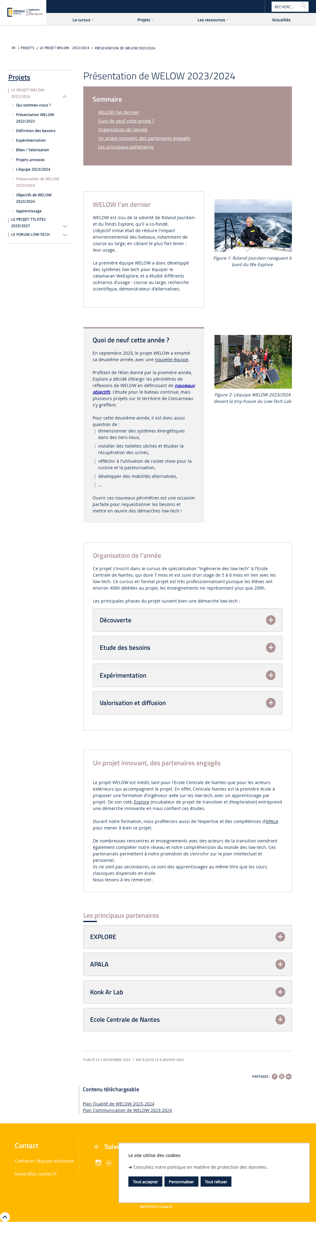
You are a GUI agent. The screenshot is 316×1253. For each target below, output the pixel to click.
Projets (19, 76)
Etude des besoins (125, 647)
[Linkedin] (288, 1076)
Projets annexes (30, 159)
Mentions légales (156, 1207)
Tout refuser (216, 1181)
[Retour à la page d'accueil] (23, 12)
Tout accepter (145, 1181)
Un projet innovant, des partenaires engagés (144, 138)
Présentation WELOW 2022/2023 (35, 118)
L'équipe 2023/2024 (33, 169)
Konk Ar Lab (106, 992)
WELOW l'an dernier (118, 112)
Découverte (115, 620)
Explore (141, 802)
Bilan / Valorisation (32, 150)
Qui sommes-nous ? (33, 105)
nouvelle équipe (171, 359)
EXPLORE (103, 937)
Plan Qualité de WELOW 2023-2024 (118, 1104)
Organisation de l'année (123, 129)
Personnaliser (181, 1181)
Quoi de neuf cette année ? (126, 121)
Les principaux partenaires (126, 147)
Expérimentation (31, 140)
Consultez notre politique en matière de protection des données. (200, 1167)
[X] (282, 1075)
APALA (272, 821)
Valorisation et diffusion (133, 703)
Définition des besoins (36, 130)
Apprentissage (29, 211)
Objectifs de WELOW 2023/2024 (34, 198)
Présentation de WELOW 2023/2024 (125, 48)
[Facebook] (274, 1076)
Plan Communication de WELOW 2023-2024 (127, 1110)
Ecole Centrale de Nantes (125, 1019)
